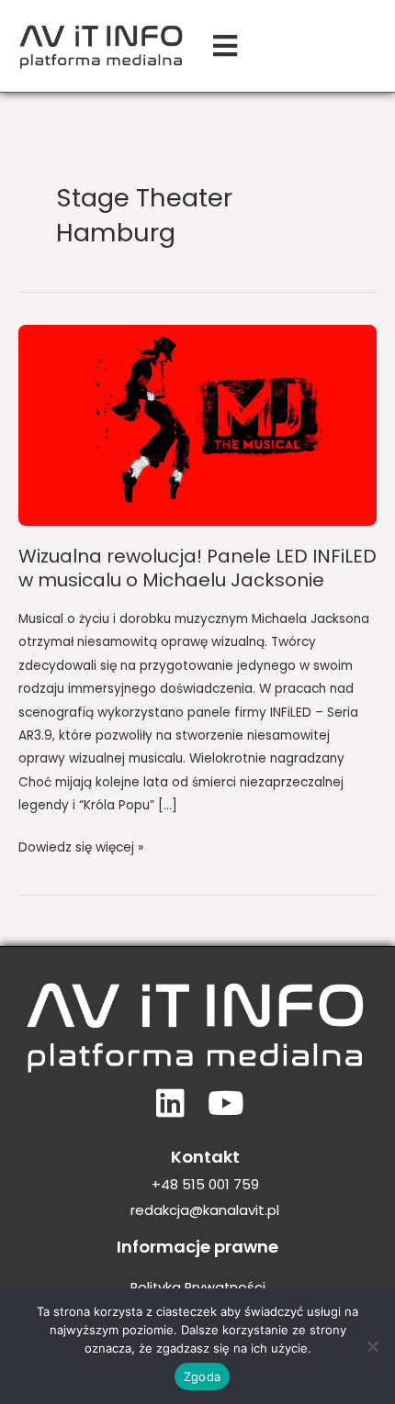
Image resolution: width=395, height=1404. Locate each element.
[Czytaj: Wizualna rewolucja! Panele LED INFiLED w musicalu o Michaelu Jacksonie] (197, 424)
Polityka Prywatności (197, 1287)
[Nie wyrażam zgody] (372, 1346)
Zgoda (202, 1376)
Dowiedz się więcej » (80, 846)
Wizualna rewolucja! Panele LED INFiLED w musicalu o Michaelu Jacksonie (197, 568)
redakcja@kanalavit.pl (204, 1210)
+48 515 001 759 (205, 1184)
